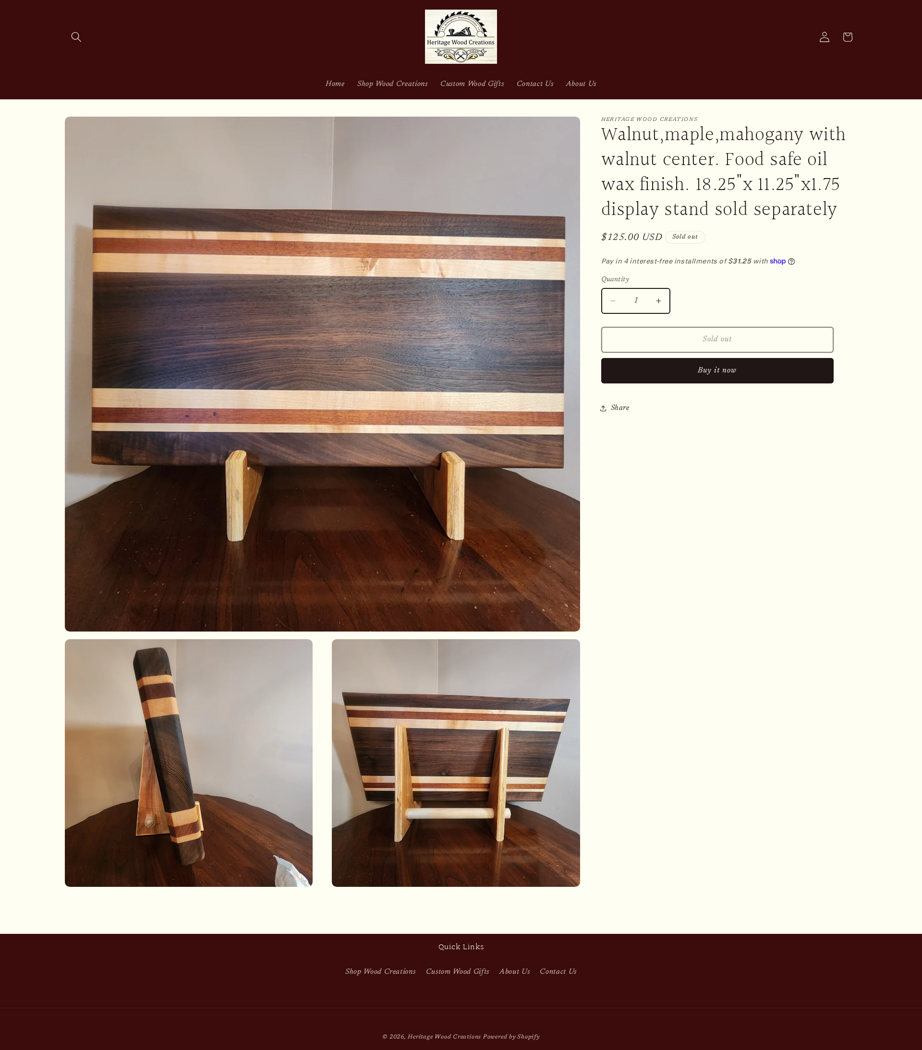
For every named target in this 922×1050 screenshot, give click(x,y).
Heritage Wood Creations (444, 1037)
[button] (76, 36)
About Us (514, 972)
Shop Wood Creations (380, 972)
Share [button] (620, 408)
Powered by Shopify (511, 1037)
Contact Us (558, 972)
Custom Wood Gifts (457, 972)
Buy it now (717, 370)
